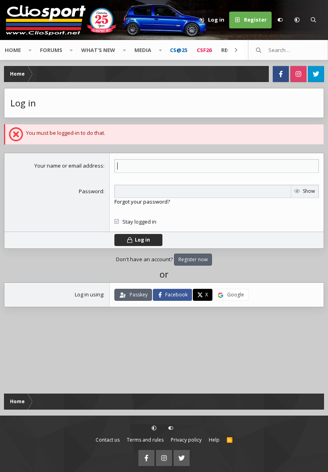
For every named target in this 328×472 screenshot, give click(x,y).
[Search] (313, 20)
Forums (51, 50)
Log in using (89, 294)
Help (214, 439)
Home (13, 50)
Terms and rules (145, 439)
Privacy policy (186, 439)
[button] (296, 20)
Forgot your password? (142, 201)
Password (91, 191)
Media (142, 50)
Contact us (108, 439)
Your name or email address (68, 165)
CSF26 (204, 50)
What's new (98, 50)
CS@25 (178, 50)
